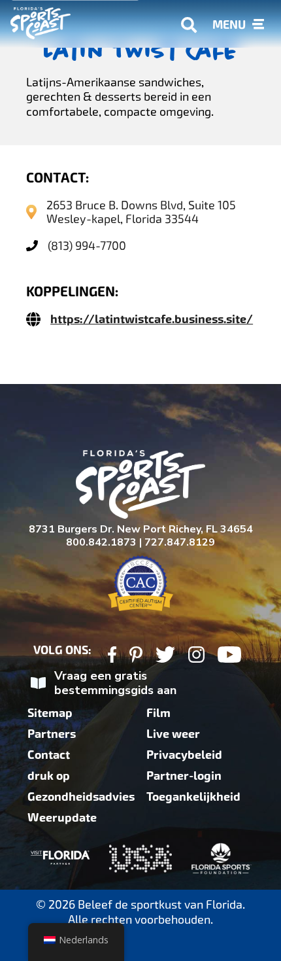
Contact (48, 755)
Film (158, 713)
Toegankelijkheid (193, 797)
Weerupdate (62, 818)
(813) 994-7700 (87, 246)
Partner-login (184, 776)
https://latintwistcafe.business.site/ (151, 319)
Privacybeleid (184, 755)
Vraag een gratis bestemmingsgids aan (115, 683)
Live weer (173, 734)
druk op (48, 776)
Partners (51, 734)
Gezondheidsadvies (81, 797)
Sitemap (50, 713)
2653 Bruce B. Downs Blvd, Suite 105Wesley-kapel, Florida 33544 (141, 212)
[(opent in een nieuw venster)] (112, 656)
